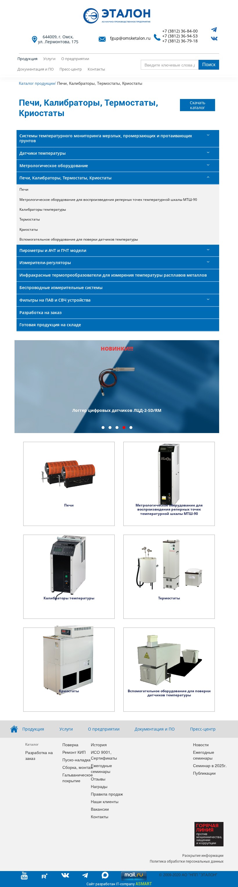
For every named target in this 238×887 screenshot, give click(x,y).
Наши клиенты (104, 801)
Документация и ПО (35, 69)
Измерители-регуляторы (45, 262)
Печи (23, 189)
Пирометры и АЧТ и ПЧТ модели (52, 250)
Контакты (96, 69)
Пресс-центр (70, 69)
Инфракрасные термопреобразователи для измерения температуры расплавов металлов (113, 275)
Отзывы (98, 779)
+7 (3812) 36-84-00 (180, 31)
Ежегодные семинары (101, 768)
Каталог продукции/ (37, 83)
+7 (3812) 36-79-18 (180, 41)
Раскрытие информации (202, 856)
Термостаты (29, 219)
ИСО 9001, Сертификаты (104, 755)
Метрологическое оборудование (53, 165)
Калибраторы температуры (42, 209)
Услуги (49, 58)
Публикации (204, 773)
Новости (201, 744)
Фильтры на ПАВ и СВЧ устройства (55, 300)
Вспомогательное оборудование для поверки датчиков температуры (78, 239)
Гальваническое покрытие (77, 777)
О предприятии (75, 58)
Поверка (70, 744)
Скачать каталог (197, 105)
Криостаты (28, 229)
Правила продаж (107, 794)
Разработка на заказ (40, 312)
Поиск (208, 64)
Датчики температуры (42, 153)
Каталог (32, 744)
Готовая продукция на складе (50, 324)
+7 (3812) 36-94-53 (180, 36)
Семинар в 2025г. (210, 765)
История (99, 744)
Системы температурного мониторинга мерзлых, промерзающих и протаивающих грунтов (105, 138)
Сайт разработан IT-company (119, 883)
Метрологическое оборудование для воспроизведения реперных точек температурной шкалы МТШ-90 (108, 199)
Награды (99, 786)
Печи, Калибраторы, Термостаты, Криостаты (65, 178)
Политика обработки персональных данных (186, 861)
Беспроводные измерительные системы (60, 287)
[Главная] (119, 16)
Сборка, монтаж (77, 767)
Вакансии (100, 809)
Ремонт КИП (74, 752)
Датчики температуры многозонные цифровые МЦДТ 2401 (117, 410)
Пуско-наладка (76, 759)
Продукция (27, 58)
